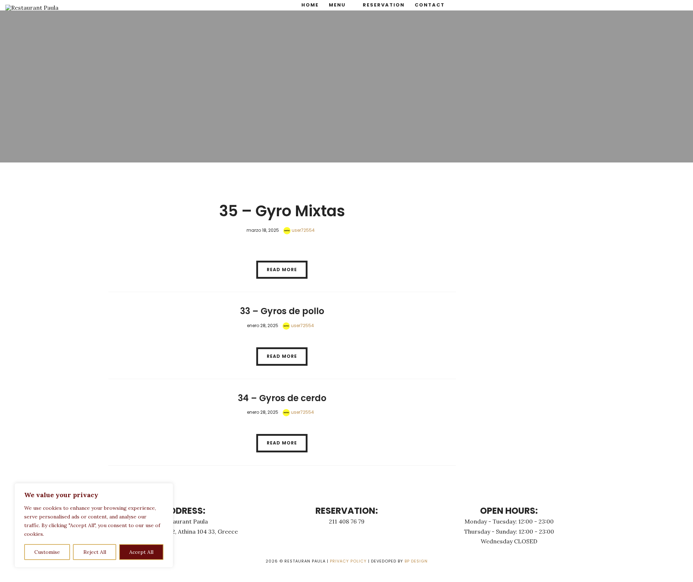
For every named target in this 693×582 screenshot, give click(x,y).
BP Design (416, 561)
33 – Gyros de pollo (282, 311)
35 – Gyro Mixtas (282, 211)
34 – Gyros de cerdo (282, 398)
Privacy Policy (348, 561)
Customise (47, 552)
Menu (337, 4)
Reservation (384, 4)
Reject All (94, 552)
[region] (93, 525)
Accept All (141, 552)
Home (310, 4)
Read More (282, 269)
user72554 (303, 230)
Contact (430, 4)
